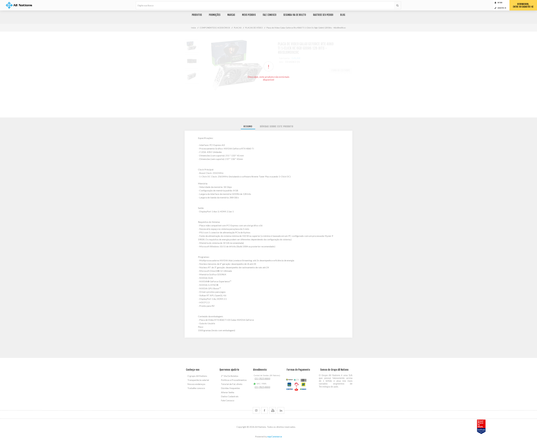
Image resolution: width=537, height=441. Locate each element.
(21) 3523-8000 (262, 379)
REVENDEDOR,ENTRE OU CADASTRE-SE (523, 5)
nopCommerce (274, 436)
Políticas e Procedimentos (234, 380)
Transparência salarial (198, 380)
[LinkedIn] (281, 410)
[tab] (248, 126)
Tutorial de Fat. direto (231, 384)
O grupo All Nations (197, 376)
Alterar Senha (227, 392)
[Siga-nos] (256, 410)
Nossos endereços (196, 384)
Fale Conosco (227, 400)
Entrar (500, 2)
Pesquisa (397, 5)
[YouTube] (272, 410)
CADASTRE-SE (502, 8)
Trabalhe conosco (196, 388)
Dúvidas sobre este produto (276, 126)
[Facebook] (264, 410)
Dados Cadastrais (229, 396)
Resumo (248, 126)
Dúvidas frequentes (230, 388)
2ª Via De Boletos (229, 376)
